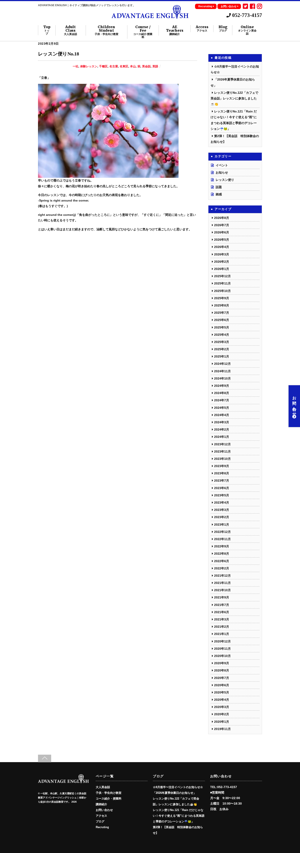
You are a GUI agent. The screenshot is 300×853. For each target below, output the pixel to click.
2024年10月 (222, 378)
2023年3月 (221, 510)
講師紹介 (101, 804)
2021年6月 (221, 612)
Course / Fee (142, 32)
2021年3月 (221, 619)
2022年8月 (221, 553)
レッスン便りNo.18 (58, 54)
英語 (155, 66)
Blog (223, 28)
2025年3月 (221, 342)
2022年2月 (221, 568)
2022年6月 (221, 561)
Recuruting (205, 6)
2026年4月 (221, 247)
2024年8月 (221, 393)
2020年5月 (221, 692)
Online (247, 30)
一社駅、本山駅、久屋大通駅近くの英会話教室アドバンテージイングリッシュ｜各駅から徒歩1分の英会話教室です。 (62, 797)
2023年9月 (221, 466)
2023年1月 (221, 524)
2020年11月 (222, 648)
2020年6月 (221, 685)
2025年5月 (221, 327)
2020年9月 (221, 663)
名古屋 (113, 66)
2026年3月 (221, 254)
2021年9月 (221, 597)
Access (202, 28)
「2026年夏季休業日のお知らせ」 (174, 792)
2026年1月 (221, 269)
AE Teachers (174, 30)
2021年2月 (221, 626)
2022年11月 (222, 539)
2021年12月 (222, 575)
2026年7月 (221, 225)
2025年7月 (221, 312)
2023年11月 (222, 451)
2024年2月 (221, 429)
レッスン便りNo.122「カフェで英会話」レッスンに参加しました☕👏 (234, 98)
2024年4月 (221, 415)
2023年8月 (221, 473)
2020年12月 (222, 641)
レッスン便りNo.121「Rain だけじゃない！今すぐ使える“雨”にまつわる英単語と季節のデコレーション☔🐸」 (178, 816)
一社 (75, 66)
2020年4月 (221, 699)
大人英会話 (103, 787)
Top (47, 30)
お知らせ (222, 172)
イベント (222, 165)
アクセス (101, 815)
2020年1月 (221, 721)
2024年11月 (222, 371)
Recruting (102, 827)
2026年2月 (221, 261)
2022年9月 (221, 546)
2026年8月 (221, 218)
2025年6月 (221, 320)
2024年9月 (221, 385)
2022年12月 (222, 532)
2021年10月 (222, 590)
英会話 (146, 66)
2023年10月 (222, 458)
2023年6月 (221, 488)
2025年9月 (221, 298)
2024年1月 (221, 436)
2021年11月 (222, 583)
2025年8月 (221, 305)
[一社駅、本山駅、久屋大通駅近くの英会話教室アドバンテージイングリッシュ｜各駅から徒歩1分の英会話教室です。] (150, 16)
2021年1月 (221, 634)
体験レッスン (88, 66)
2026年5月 (221, 239)
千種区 (103, 66)
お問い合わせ (229, 6)
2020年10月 (222, 656)
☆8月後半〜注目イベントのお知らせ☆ (178, 787)
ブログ (100, 821)
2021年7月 (221, 605)
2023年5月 (221, 495)
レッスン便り (225, 180)
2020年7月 (221, 678)
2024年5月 (221, 407)
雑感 (219, 194)
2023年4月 (221, 502)
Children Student (106, 30)
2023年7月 (221, 480)
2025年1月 (221, 356)
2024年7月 (221, 400)
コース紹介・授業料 (108, 798)
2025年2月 (221, 349)
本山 (133, 66)
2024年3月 (221, 422)
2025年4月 (221, 334)
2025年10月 (222, 291)
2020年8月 (221, 670)
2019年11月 (222, 729)
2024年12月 (222, 363)
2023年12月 (222, 444)
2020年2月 (221, 714)
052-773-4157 (246, 15)
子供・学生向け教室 (108, 792)
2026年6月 (221, 232)
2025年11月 (222, 283)
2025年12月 (222, 276)
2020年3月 (221, 707)
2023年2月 (221, 517)
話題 (219, 187)
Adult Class (70, 30)
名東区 (124, 66)
